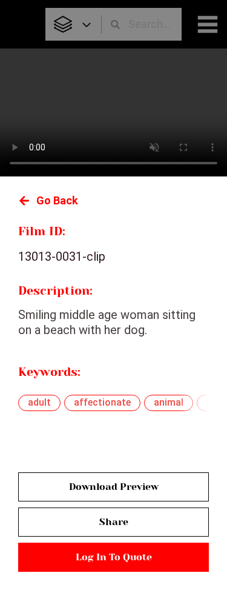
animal (168, 402)
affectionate (102, 402)
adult (39, 402)
